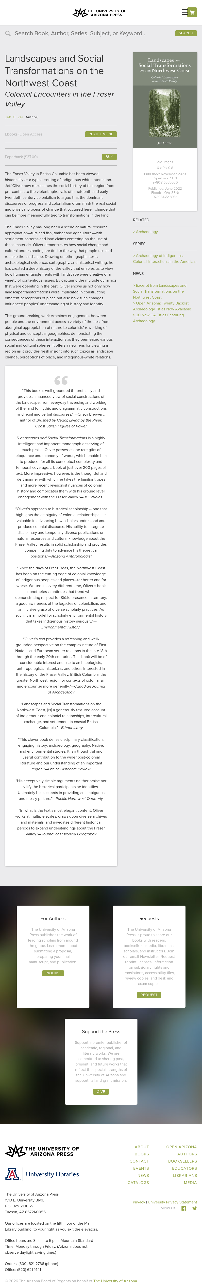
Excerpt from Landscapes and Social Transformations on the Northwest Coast (159, 291)
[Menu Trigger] (185, 12)
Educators (184, 1168)
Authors (187, 1154)
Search (186, 33)
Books (142, 1154)
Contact (139, 1161)
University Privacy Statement (172, 1202)
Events (141, 1168)
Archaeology (147, 232)
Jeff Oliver (14, 117)
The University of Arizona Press (99, 12)
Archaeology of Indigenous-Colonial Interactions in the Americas (164, 258)
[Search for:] (101, 34)
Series (139, 244)
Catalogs (138, 1182)
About (142, 1147)
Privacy (139, 1202)
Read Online (101, 134)
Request (149, 994)
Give (101, 1091)
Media (190, 1182)
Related (141, 220)
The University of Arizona (115, 1281)
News (138, 273)
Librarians (185, 1175)
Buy (109, 156)
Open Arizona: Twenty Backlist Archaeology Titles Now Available (162, 306)
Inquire (53, 973)
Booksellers (182, 1161)
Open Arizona (181, 1147)
